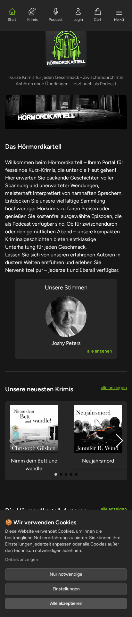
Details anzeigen (21, 559)
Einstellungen (66, 589)
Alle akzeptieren (66, 603)
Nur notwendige (66, 574)
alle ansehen (99, 351)
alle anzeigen (114, 387)
